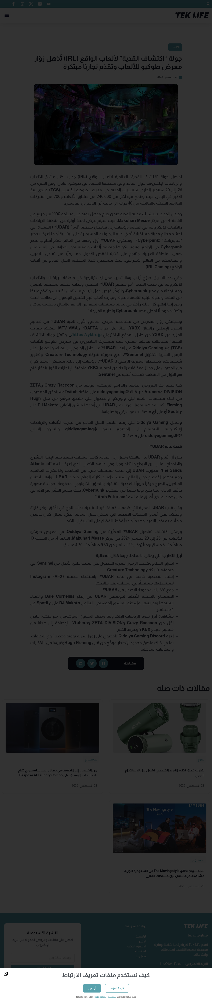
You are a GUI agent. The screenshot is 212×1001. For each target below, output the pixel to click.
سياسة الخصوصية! (104, 996)
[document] (106, 500)
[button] (5, 973)
